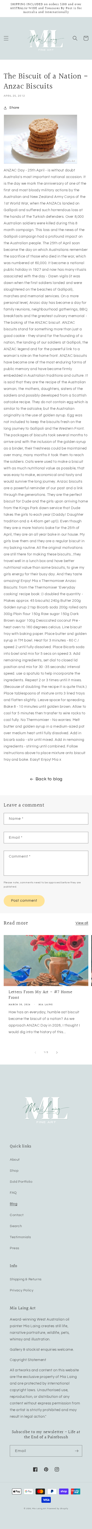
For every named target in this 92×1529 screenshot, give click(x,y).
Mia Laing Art (39, 1508)
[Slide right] (57, 1052)
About (15, 1159)
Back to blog (49, 779)
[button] (6, 38)
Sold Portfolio (21, 1181)
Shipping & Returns (26, 1279)
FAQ (13, 1193)
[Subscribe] (76, 1451)
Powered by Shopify (57, 1508)
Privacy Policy (21, 1290)
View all (82, 923)
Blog (13, 1204)
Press (14, 1248)
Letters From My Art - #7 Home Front (40, 995)
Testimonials (20, 1237)
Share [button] (14, 107)
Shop (14, 1170)
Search (16, 1226)
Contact (17, 1215)
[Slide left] (35, 1052)
